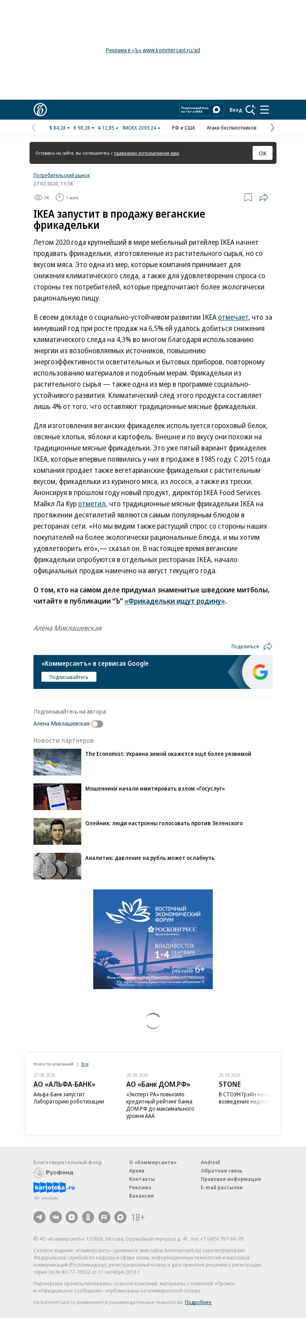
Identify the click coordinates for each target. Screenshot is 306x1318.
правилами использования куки (146, 153)
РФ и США (183, 127)
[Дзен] (72, 1217)
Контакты (142, 1178)
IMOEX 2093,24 (139, 127)
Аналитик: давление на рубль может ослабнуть (150, 858)
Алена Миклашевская (61, 723)
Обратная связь (221, 1170)
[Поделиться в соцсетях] (264, 197)
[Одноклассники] (88, 1217)
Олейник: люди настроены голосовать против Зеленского (164, 823)
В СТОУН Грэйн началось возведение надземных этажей (259, 1097)
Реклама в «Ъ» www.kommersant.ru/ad (153, 50)
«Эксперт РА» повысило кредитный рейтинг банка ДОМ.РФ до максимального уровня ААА (160, 1104)
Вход (236, 109)
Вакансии (141, 1195)
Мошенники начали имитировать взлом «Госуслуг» (155, 788)
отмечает (233, 317)
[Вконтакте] (56, 1217)
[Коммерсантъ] (40, 109)
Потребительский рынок (61, 175)
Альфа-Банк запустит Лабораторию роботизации (68, 1097)
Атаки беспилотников (232, 127)
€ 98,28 (82, 127)
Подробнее (198, 1302)
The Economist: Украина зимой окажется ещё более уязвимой (168, 753)
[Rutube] (104, 1217)
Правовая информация (231, 1178)
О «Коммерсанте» (153, 1162)
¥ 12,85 (106, 127)
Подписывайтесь (68, 677)
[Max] (120, 1217)
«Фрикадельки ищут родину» (174, 601)
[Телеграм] (39, 1217)
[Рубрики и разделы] (265, 110)
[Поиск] (251, 110)
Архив (136, 1170)
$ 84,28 (57, 127)
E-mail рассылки (222, 1187)
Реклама (140, 1187)
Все (84, 1064)
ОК (263, 153)
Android (210, 1162)
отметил (92, 503)
